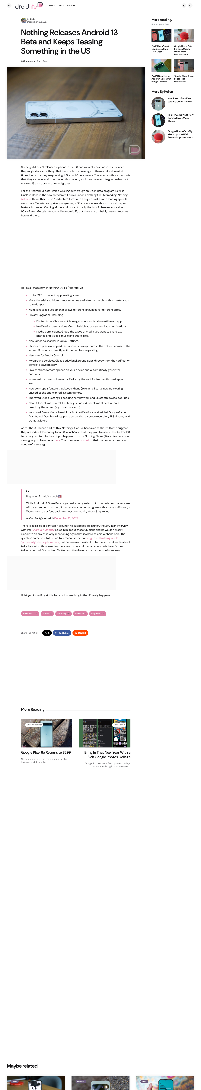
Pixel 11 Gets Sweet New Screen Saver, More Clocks (160, 49)
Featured (81, 1081)
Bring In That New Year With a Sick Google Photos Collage (107, 754)
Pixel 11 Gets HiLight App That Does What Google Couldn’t (161, 79)
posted (84, 440)
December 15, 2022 (66, 518)
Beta (48, 613)
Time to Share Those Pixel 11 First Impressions (183, 79)
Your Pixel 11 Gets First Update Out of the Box (180, 100)
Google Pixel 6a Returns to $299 (46, 752)
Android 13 (31, 613)
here (57, 440)
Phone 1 (81, 613)
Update (98, 613)
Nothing (64, 613)
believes (26, 199)
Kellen (33, 19)
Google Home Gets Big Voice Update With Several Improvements (183, 50)
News (15, 1081)
